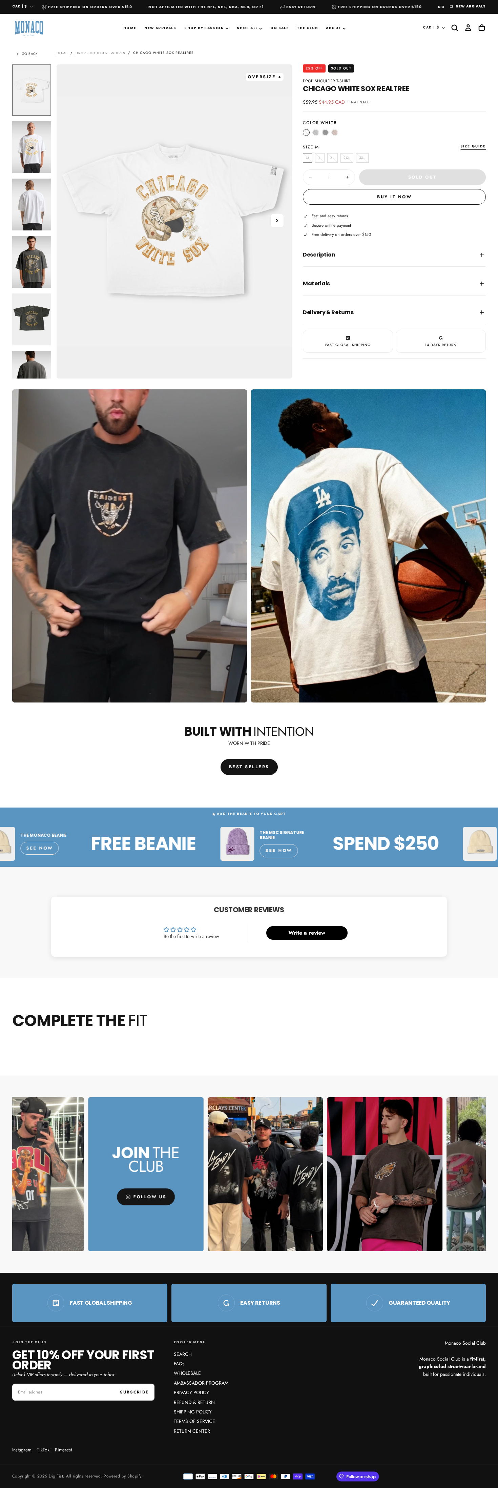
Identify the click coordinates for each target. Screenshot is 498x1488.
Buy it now (394, 197)
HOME (130, 27)
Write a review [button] (306, 933)
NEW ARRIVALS (160, 27)
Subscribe (134, 1392)
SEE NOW (173, 848)
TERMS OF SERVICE (194, 1421)
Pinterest (63, 1449)
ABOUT (333, 27)
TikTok (43, 1449)
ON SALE (279, 27)
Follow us (71, 1197)
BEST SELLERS (249, 767)
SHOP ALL (247, 27)
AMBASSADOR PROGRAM (201, 1383)
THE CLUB (307, 27)
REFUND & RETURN (194, 1402)
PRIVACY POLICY (191, 1392)
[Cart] (482, 27)
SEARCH (183, 1354)
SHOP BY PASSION (204, 27)
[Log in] (468, 27)
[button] (455, 27)
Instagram (22, 1449)
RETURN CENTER (192, 1431)
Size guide (473, 146)
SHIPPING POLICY (193, 1411)
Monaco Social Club (465, 1343)
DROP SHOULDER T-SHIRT (326, 81)
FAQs (179, 1363)
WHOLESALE (187, 1373)
